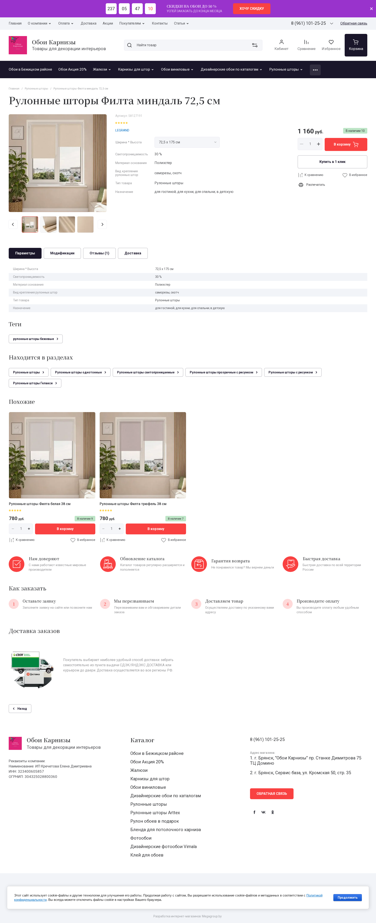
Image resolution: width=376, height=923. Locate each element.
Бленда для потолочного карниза (165, 829)
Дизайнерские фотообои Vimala (163, 846)
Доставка (88, 23)
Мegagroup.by (212, 916)
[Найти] (129, 45)
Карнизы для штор (150, 778)
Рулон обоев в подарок (154, 821)
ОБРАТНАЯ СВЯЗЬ (272, 794)
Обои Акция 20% (147, 761)
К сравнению (314, 175)
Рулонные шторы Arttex (155, 812)
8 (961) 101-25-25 (308, 23)
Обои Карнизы (54, 42)
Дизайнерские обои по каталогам (165, 795)
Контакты (160, 23)
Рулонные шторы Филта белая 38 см (39, 504)
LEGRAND (122, 130)
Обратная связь (353, 23)
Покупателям (130, 23)
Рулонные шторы (148, 804)
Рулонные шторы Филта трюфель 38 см (133, 504)
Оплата (64, 23)
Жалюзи (139, 770)
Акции (108, 23)
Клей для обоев (146, 855)
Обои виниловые (148, 787)
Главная (15, 23)
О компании (37, 23)
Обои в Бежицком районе (157, 753)
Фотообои (140, 838)
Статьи (179, 23)
